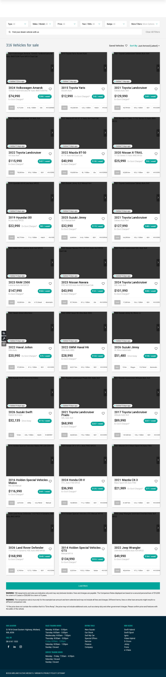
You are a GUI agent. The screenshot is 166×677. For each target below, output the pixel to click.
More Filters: (136, 24)
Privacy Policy (50, 673)
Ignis (126, 635)
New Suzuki (90, 629)
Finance (88, 644)
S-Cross (127, 641)
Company (89, 647)
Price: (60, 24)
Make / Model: (39, 24)
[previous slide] (7, 68)
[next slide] (52, 68)
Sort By (133, 45)
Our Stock (89, 632)
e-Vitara (127, 650)
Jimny (126, 644)
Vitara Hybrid (129, 638)
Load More (83, 586)
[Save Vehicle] (50, 89)
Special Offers (91, 638)
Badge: (110, 24)
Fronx (126, 647)
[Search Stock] (3, 333)
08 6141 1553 (12, 641)
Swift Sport (129, 632)
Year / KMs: (87, 24)
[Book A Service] (3, 338)
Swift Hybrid (129, 629)
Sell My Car (90, 635)
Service (88, 641)
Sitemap (61, 673)
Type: (10, 24)
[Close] (3, 343)
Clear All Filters (153, 32)
